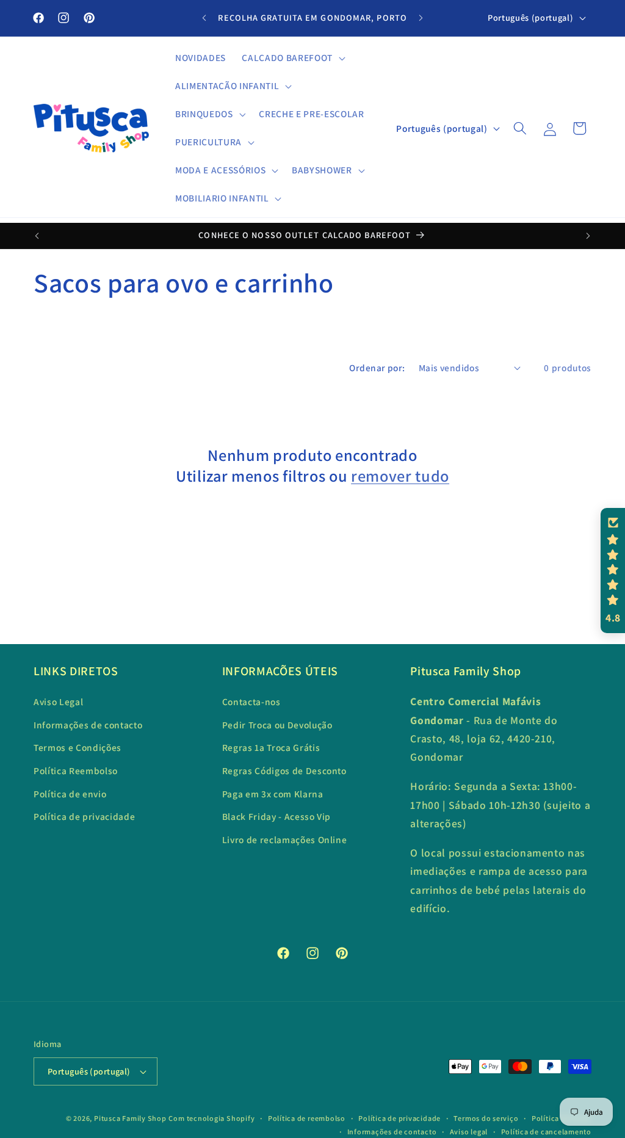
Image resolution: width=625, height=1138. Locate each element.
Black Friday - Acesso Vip (276, 816)
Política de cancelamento (546, 1131)
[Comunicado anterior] (204, 18)
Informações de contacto (88, 725)
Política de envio (70, 794)
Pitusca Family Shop (130, 1118)
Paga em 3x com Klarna (272, 794)
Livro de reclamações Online (284, 839)
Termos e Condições (77, 747)
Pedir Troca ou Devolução (277, 725)
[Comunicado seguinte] (420, 18)
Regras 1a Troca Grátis (271, 747)
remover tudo (400, 476)
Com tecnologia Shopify (211, 1118)
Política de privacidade (84, 816)
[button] (292, 58)
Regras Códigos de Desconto (284, 770)
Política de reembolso (306, 1118)
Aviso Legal (58, 701)
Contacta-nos (251, 701)
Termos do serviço (485, 1118)
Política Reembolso (76, 770)
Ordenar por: (377, 367)
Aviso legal (469, 1131)
